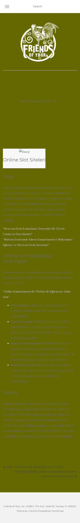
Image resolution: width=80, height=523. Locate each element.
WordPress (57, 510)
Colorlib (32, 510)
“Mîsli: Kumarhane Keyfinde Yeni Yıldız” (34, 467)
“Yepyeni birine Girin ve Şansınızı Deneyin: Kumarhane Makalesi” (46, 474)
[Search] (74, 7)
